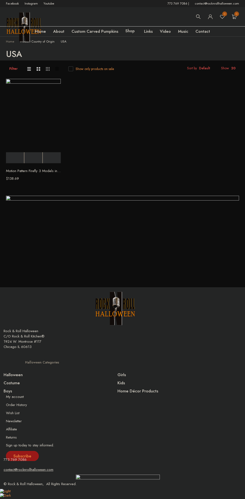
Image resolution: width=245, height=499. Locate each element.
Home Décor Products (137, 391)
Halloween (13, 375)
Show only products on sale (95, 68)
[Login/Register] (210, 17)
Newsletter (14, 421)
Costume (12, 383)
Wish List (12, 413)
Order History (16, 404)
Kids (121, 383)
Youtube (49, 3)
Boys (8, 391)
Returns (11, 437)
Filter (13, 68)
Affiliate (11, 429)
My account (15, 396)
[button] (22, 456)
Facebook (12, 3)
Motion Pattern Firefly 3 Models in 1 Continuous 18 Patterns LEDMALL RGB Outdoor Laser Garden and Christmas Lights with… (33, 171)
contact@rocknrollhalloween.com (217, 3)
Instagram (31, 3)
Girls (121, 375)
